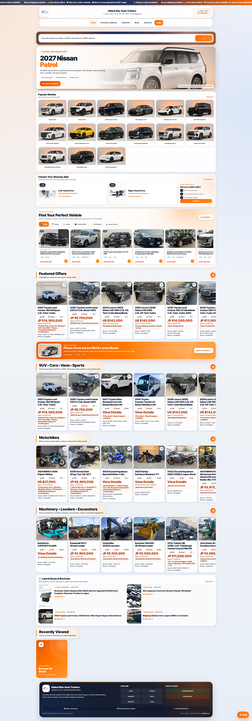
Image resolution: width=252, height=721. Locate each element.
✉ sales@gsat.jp (136, 14)
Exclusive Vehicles (109, 23)
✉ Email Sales (187, 696)
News (137, 23)
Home (93, 23)
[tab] (44, 224)
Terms (152, 701)
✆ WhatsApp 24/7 (187, 691)
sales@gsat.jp (205, 713)
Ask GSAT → (196, 201)
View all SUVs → (206, 217)
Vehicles (152, 691)
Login (159, 23)
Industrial (126, 23)
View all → (210, 97)
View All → (209, 581)
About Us (148, 23)
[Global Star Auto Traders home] (45, 12)
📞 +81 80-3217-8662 (122, 14)
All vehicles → (209, 179)
